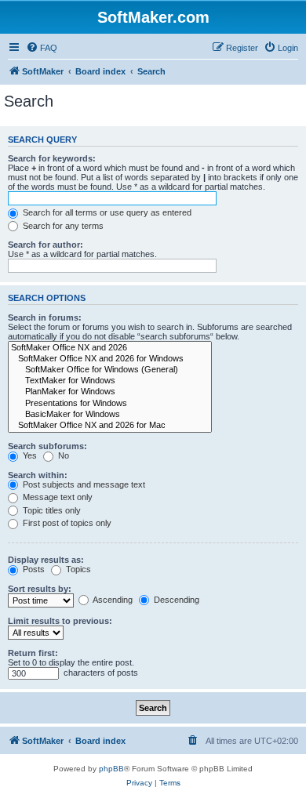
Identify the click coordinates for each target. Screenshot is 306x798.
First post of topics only (65, 523)
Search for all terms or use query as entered (105, 212)
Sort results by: (39, 588)
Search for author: (45, 244)
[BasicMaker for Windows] (109, 414)
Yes (28, 455)
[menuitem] (41, 47)
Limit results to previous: (60, 621)
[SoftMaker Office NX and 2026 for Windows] (109, 359)
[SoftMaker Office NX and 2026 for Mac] (109, 425)
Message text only (56, 497)
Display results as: (46, 559)
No (62, 455)
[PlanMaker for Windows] (109, 391)
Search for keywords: (52, 158)
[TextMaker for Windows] (109, 380)
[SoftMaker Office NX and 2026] (109, 348)
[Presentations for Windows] (109, 403)
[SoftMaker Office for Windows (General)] (109, 370)
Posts (32, 569)
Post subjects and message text (82, 484)
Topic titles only (50, 510)
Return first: (33, 653)
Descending (175, 599)
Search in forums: (45, 317)
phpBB (111, 768)
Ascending (112, 599)
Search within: (37, 475)
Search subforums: (47, 446)
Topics (77, 569)
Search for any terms (62, 225)
